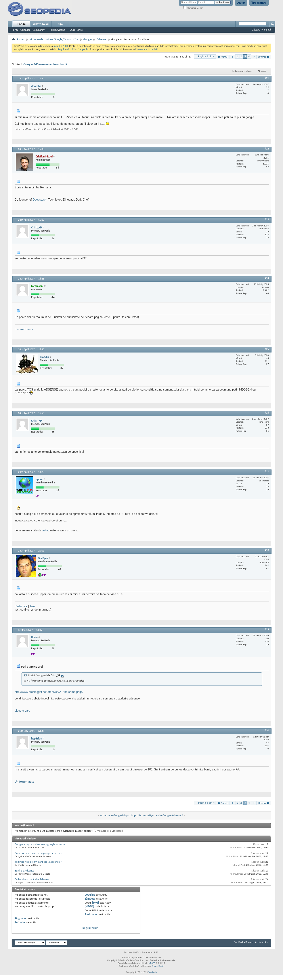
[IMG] (95, 902)
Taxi (32, 606)
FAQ (15, 30)
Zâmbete (90, 898)
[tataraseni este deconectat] (22, 289)
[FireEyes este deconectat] (26, 566)
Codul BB (90, 894)
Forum (21, 24)
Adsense (101, 39)
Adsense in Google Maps (114, 815)
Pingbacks (20, 918)
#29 (267, 629)
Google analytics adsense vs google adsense (40, 844)
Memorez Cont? (194, 8)
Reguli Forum (90, 928)
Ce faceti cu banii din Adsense (32, 879)
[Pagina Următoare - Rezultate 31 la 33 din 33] (254, 57)
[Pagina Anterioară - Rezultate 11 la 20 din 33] (232, 57)
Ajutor (241, 2)
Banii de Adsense (24, 870)
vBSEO (152, 963)
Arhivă (259, 942)
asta (45, 530)
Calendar (25, 30)
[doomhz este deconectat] (22, 89)
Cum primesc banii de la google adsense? (38, 853)
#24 (267, 278)
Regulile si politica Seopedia (73, 49)
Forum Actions (57, 30)
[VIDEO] (89, 906)
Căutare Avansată (261, 29)
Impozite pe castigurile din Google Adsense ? (157, 815)
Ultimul (262, 57)
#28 (267, 550)
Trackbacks (91, 914)
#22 (267, 148)
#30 (267, 730)
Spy (60, 24)
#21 (267, 78)
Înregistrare (259, 2)
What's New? (41, 24)
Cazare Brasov (24, 329)
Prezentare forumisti (146, 49)
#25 (267, 349)
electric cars (22, 710)
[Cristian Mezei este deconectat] (24, 162)
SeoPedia (152, 972)
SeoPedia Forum (243, 942)
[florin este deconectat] (22, 640)
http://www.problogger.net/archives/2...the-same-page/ (49, 691)
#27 (267, 471)
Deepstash (39, 199)
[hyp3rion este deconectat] (22, 742)
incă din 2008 (61, 46)
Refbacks (20, 922)
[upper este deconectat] (24, 485)
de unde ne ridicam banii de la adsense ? (38, 861)
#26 (267, 413)
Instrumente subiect (242, 71)
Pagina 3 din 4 (206, 56)
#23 (267, 219)
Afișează (262, 71)
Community (39, 30)
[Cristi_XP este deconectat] (22, 231)
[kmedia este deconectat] (27, 364)
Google (87, 39)
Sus (266, 942)
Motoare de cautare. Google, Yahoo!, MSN (53, 39)
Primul (224, 57)
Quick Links (76, 30)
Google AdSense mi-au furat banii (45, 64)
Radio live (21, 606)
